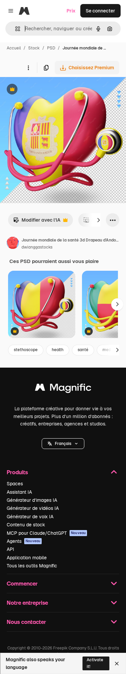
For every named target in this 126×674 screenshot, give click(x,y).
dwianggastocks (37, 247)
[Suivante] (98, 220)
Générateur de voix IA (30, 517)
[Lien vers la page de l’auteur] (13, 244)
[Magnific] (63, 389)
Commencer (22, 583)
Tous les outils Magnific (32, 566)
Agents (23, 541)
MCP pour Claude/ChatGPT (46, 533)
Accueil (14, 48)
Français (63, 443)
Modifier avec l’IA (36, 222)
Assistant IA (19, 492)
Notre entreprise (27, 602)
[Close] (116, 664)
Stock (34, 48)
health (58, 349)
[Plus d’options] (28, 67)
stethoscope (26, 349)
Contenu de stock (26, 525)
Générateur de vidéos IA (33, 508)
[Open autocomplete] (15, 28)
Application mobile (27, 558)
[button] (63, 443)
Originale (44, 90)
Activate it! (95, 663)
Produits (17, 472)
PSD (51, 48)
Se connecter (100, 11)
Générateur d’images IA (32, 500)
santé (83, 349)
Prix (71, 11)
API (10, 549)
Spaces (15, 484)
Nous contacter (26, 621)
